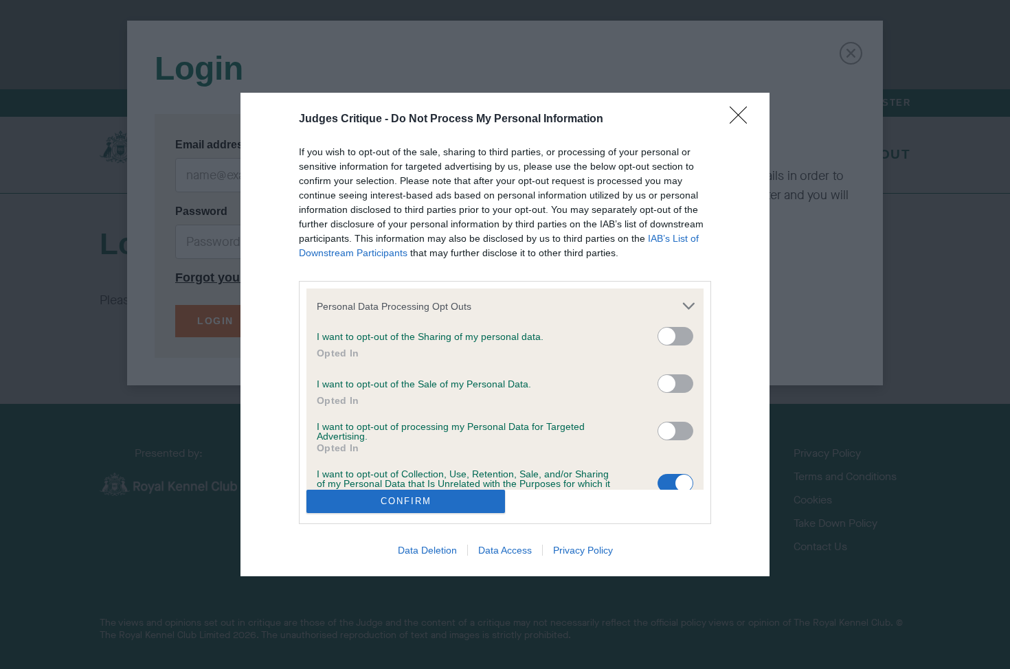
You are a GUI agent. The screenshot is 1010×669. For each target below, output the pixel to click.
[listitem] (505, 306)
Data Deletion (427, 550)
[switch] (675, 336)
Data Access (505, 550)
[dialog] (505, 334)
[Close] (743, 119)
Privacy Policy (583, 550)
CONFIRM (406, 501)
